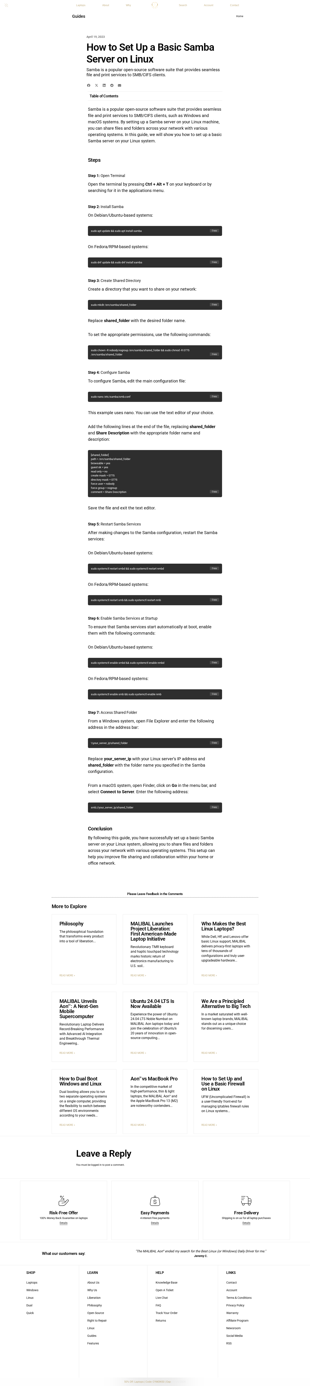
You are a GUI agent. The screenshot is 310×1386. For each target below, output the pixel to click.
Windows (32, 1290)
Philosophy (71, 924)
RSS (229, 1343)
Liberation (94, 1297)
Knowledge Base (166, 1282)
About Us (93, 1282)
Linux (30, 1297)
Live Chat (162, 1297)
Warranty (232, 1313)
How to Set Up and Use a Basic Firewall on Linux (222, 1084)
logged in (96, 1164)
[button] (88, 85)
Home (239, 16)
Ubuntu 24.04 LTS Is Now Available (152, 1003)
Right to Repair (97, 1320)
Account (208, 5)
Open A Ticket (165, 1290)
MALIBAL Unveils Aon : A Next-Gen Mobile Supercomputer (78, 1008)
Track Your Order (167, 1313)
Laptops (80, 5)
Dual (29, 1305)
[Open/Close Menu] (6, 5)
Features (93, 1343)
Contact (234, 5)
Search (183, 5)
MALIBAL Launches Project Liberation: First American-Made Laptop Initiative (154, 931)
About (105, 5)
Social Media (234, 1335)
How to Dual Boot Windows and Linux (80, 1081)
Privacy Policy (235, 1305)
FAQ (158, 1305)
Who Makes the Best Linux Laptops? (223, 926)
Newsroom (233, 1328)
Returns (161, 1320)
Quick (30, 1313)
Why (128, 5)
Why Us (92, 1290)
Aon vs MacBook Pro (154, 1079)
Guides (78, 16)
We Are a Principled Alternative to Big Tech (225, 1003)
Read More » (67, 975)
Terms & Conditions (239, 1297)
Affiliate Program (237, 1320)
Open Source (95, 1313)
